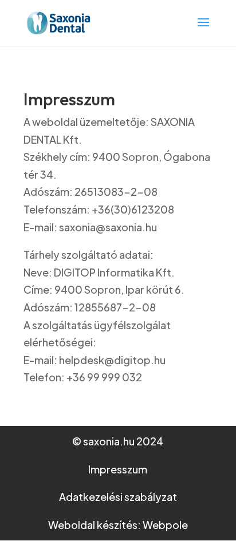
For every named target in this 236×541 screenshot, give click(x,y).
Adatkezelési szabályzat (118, 496)
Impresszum (117, 469)
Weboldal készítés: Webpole (118, 524)
